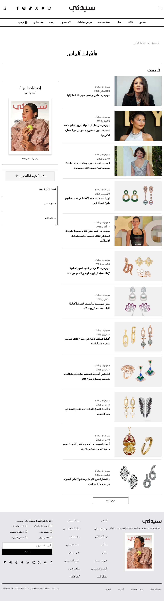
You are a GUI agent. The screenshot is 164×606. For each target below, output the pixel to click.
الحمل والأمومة (18, 537)
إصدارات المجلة (30, 88)
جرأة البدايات (50, 218)
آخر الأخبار (75, 576)
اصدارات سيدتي (99, 568)
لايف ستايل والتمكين (41, 526)
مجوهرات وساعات (102, 87)
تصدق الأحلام (50, 203)
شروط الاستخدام (156, 589)
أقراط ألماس (139, 43)
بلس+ (51, 22)
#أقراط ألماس (82, 54)
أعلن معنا (121, 589)
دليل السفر (101, 576)
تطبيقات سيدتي (72, 560)
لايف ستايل (66, 22)
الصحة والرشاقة (18, 526)
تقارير (104, 552)
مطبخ (37, 22)
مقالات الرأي (101, 536)
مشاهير (142, 22)
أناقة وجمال (44, 537)
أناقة (130, 22)
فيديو (21, 22)
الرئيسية (155, 43)
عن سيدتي (75, 536)
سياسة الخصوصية (137, 589)
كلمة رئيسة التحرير (33, 176)
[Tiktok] (30, 8)
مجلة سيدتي (74, 520)
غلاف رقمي (74, 568)
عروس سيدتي (100, 560)
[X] (36, 8)
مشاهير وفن (44, 532)
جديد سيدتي (73, 544)
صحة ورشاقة (104, 22)
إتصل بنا (108, 589)
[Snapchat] (43, 8)
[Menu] (160, 8)
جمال (119, 22)
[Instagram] (24, 8)
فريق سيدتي (74, 552)
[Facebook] (17, 8)
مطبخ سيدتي (100, 528)
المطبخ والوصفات (17, 532)
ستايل (104, 544)
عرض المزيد (110, 500)
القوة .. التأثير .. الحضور (47, 189)
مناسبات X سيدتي (71, 528)
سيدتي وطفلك (84, 22)
